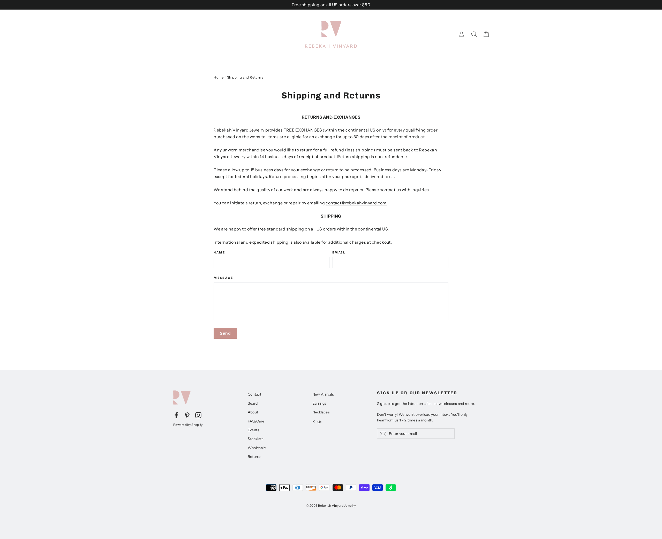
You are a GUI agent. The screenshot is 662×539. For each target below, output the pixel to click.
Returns (254, 456)
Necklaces (321, 412)
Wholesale (257, 447)
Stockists (256, 438)
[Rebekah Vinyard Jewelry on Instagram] (198, 415)
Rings (317, 421)
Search (254, 403)
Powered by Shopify (187, 425)
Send (225, 333)
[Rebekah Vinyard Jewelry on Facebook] (176, 415)
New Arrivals (323, 394)
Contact (254, 394)
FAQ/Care (256, 421)
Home (219, 77)
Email (338, 252)
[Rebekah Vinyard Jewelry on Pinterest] (187, 415)
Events (253, 430)
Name (219, 252)
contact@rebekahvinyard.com (356, 202)
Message (223, 278)
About (253, 412)
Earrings (319, 403)
